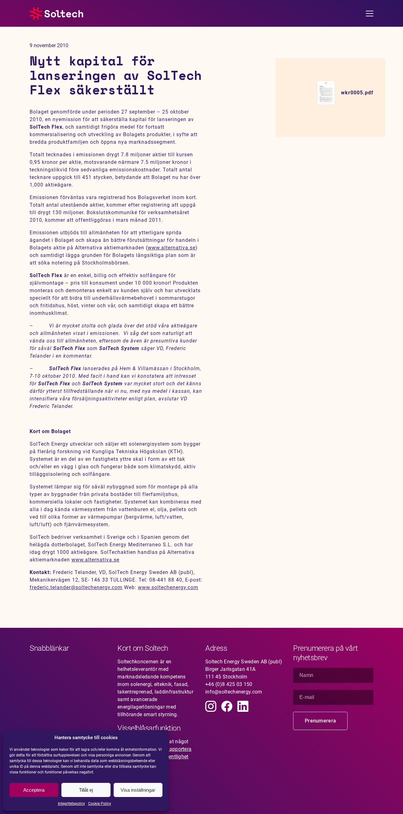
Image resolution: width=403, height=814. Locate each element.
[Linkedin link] (242, 706)
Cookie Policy (99, 803)
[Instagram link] (210, 706)
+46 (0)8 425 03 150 (229, 684)
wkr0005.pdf (357, 93)
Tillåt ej (86, 790)
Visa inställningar (138, 790)
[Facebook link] (226, 706)
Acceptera (33, 790)
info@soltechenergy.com (233, 692)
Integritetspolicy (71, 803)
